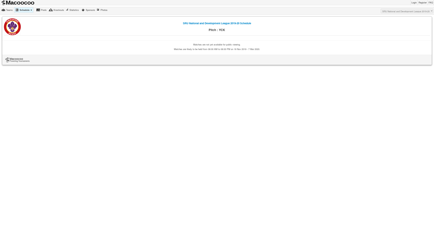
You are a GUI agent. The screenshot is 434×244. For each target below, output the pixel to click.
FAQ (431, 2)
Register (423, 2)
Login (414, 2)
